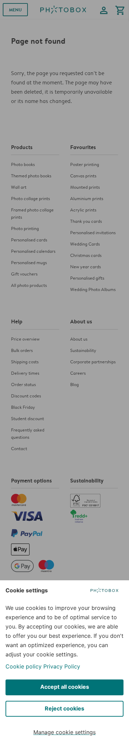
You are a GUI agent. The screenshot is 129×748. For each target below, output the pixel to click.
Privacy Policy (61, 666)
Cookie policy (24, 666)
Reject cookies (64, 708)
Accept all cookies (64, 686)
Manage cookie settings (64, 732)
